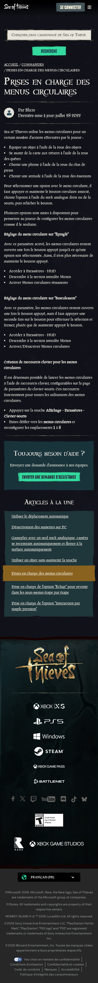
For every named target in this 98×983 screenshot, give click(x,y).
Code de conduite (27, 969)
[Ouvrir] (89, 7)
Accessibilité (70, 969)
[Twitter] (22, 799)
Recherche (49, 51)
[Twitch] (33, 799)
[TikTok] (74, 799)
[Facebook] (13, 799)
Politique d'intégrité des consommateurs (49, 974)
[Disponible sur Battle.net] (49, 782)
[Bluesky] (84, 799)
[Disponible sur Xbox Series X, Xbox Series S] (49, 706)
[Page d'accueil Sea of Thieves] (29, 7)
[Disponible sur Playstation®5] (49, 721)
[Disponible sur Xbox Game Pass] (49, 767)
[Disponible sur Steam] (49, 752)
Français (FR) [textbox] (42, 877)
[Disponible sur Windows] (49, 737)
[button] (49, 877)
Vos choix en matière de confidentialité (52, 959)
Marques (50, 969)
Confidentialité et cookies (65, 964)
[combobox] (49, 35)
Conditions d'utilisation (26, 964)
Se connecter (70, 7)
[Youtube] (48, 799)
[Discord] (63, 799)
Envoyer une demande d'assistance (49, 477)
